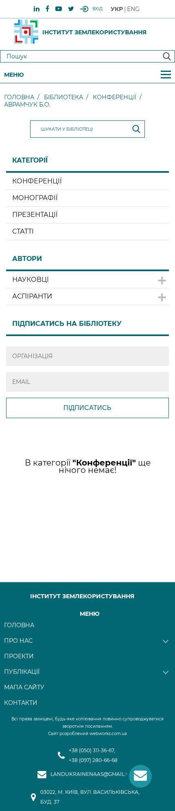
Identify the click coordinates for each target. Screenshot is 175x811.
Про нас (18, 640)
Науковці (30, 279)
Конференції (114, 97)
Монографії (35, 198)
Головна (19, 97)
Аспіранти (32, 296)
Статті (23, 231)
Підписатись (87, 407)
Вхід (97, 8)
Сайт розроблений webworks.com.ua (87, 733)
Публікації (21, 671)
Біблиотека (63, 97)
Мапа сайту (24, 687)
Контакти (20, 702)
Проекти (19, 656)
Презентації (35, 214)
